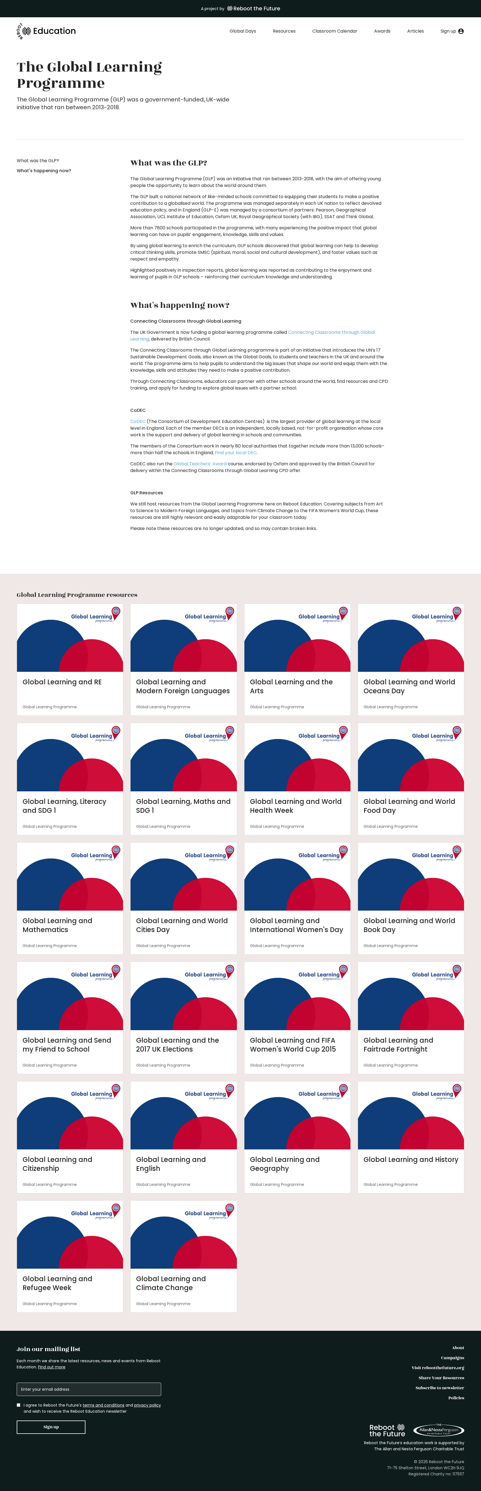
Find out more (51, 1367)
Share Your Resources (441, 1378)
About (458, 1348)
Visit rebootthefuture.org (438, 1368)
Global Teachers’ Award (200, 464)
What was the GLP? (38, 160)
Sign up (51, 1427)
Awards (382, 31)
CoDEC (138, 421)
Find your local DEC (236, 452)
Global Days (243, 31)
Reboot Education (46, 31)
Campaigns (452, 1358)
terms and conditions (103, 1405)
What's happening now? (44, 170)
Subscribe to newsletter (440, 1388)
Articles (415, 31)
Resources (284, 31)
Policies (456, 1398)
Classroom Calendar (334, 31)
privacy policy (147, 1405)
